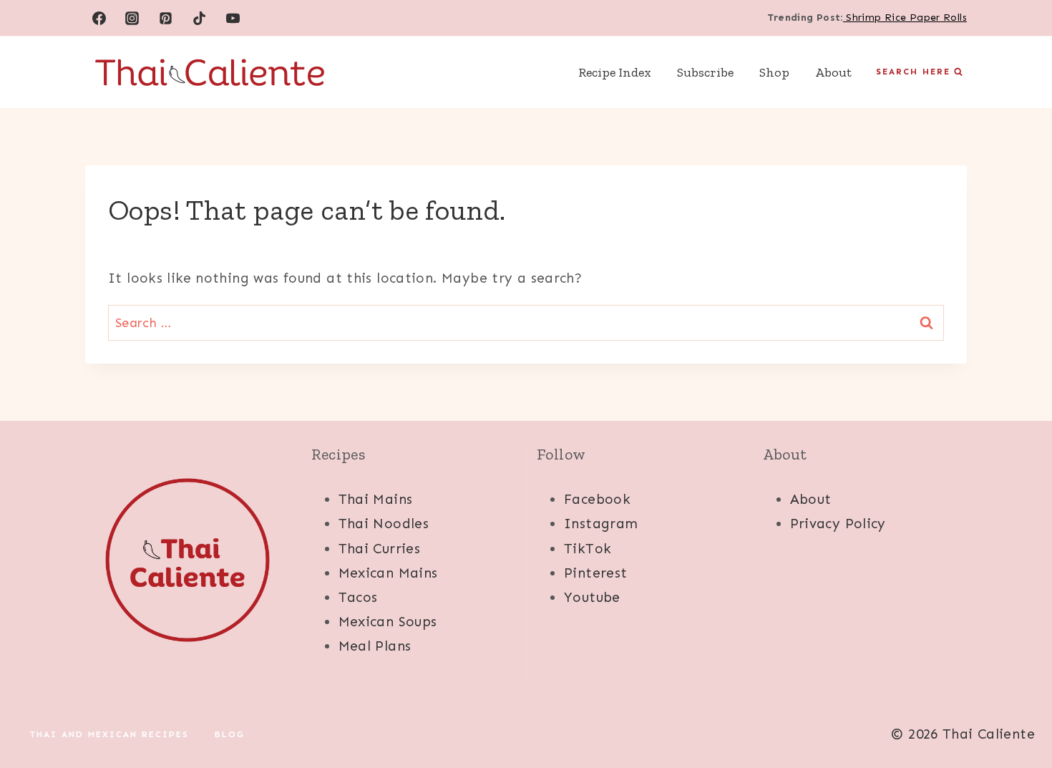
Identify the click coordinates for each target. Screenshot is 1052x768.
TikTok (587, 548)
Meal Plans (375, 646)
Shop (774, 72)
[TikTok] (199, 17)
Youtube (592, 597)
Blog (230, 734)
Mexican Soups (388, 621)
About (833, 72)
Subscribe (705, 72)
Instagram (601, 523)
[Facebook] (98, 17)
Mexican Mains (388, 573)
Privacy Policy (838, 523)
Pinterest (595, 573)
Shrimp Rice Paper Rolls (905, 17)
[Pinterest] (166, 17)
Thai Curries (380, 548)
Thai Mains (376, 499)
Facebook (597, 499)
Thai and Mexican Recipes (109, 734)
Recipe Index (614, 72)
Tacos (358, 597)
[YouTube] (233, 17)
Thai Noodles (384, 523)
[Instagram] (132, 17)
